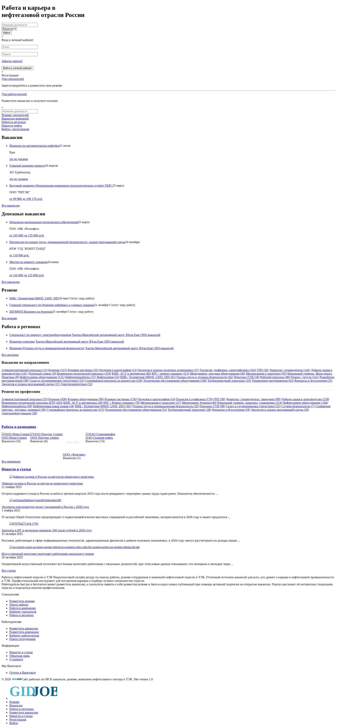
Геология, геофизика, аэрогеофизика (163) (228, 370)
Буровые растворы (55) (83, 370)
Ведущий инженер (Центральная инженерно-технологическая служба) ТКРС (61, 185)
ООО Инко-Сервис (14, 437)
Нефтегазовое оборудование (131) (42, 377)
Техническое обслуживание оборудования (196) (175, 380)
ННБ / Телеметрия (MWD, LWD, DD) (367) (103, 406)
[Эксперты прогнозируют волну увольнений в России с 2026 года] (35, 500)
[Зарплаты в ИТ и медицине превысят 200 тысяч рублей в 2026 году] (23, 523)
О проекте (16, 659)
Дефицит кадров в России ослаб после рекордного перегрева (42, 483)
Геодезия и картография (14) (156, 399)
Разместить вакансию (23, 628)
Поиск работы (18, 604)
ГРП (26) (263, 370)
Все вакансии (11, 205)
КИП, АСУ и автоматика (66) (131, 373)
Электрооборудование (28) (19, 413)
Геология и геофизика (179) (194, 399)
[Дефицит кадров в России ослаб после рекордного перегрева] (51, 476)
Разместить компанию (24, 632)
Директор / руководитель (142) (289, 370)
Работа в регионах (14, 122)
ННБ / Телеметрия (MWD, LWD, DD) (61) (148, 377)
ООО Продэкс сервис (44, 437)
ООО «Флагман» (74, 454)
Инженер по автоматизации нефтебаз (34, 145)
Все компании (11, 461)
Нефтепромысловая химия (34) (53, 406)
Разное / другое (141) (305, 377)
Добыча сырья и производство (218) (305, 399)
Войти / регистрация (15, 129)
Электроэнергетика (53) (76, 384)
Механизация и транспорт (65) (266, 373)
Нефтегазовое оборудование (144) (305, 402)
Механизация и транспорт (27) (160, 402)
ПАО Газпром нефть (99, 437)
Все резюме (9, 318)
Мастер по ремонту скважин (28, 262)
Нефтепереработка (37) (80, 377)
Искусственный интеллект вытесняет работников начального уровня (48, 553)
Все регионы (10, 354)
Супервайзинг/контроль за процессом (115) (75, 409)
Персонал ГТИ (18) (246, 377)
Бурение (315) (57, 370)
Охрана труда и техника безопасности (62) (204, 377)
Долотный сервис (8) (42, 373)
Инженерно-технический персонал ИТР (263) (32, 402)
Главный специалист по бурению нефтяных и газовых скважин (51, 305)
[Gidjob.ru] (16, 679)
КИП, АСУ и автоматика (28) (83, 402)
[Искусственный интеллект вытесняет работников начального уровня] (74, 547)
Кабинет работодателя (24, 635)
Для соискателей (13, 79)
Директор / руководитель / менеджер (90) (253, 399)
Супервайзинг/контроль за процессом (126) (113, 380)
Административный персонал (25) (25, 399)
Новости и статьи (16, 469)
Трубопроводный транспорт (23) (229, 380)
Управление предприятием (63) (273, 380)
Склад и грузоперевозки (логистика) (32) (56, 380)
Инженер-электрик (22, 341)
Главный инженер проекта (27, 165)
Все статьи (9, 570)
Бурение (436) (57, 399)
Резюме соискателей (15, 115)
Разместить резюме (22, 601)
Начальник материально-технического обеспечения (43, 222)
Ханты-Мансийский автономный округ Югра (102, 335)
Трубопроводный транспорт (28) (189, 409)
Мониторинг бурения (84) (199, 402)
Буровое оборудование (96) (86, 399)
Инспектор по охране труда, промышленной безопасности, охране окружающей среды (67, 242)
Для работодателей (14, 94)
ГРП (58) (219, 399)
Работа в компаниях (19, 427)
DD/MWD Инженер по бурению (30, 311)
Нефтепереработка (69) (17, 406)
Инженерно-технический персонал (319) (84, 373)
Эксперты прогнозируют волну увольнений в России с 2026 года (45, 507)
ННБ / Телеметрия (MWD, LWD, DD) (34, 298)
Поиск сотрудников (22, 639)
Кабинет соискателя (22, 611)
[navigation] (168, 704)
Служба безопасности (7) (298, 406)
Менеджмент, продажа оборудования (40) (217, 373)
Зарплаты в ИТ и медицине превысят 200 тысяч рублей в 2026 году (47, 530)
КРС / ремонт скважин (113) (170, 373)
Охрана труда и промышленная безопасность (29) (166, 406)
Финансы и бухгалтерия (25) (313, 380)
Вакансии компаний (15, 118)
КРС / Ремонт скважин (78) (121, 402)
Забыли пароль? (12, 61)
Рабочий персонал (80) (275, 377)
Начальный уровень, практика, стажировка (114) (249, 402)
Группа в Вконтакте (22, 672)
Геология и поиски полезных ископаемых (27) (168, 370)
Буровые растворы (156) (121, 399)
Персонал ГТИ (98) (212, 406)
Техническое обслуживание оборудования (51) (136, 409)
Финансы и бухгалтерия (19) (231, 409)
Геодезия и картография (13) (118, 370)
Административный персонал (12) (25, 370)
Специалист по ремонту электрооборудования (40, 335)
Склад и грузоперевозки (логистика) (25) (253, 406)
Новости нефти (12, 125)
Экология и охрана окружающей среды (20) (280, 409)
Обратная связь (19, 655)
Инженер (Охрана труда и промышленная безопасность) (46, 348)
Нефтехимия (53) (108, 377)
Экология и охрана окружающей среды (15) (31, 384)
